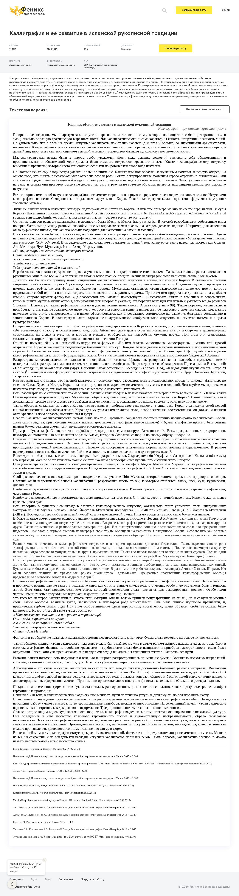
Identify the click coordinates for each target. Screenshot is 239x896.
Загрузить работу (194, 10)
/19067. (94, 837)
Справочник (66, 879)
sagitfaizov (61, 837)
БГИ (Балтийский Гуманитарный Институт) (100, 66)
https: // (49, 837)
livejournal (75, 837)
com (86, 837)
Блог (48, 879)
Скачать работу (175, 48)
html (101, 837)
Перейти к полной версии (203, 109)
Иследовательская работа (61, 65)
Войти (225, 10)
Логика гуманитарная (20, 65)
